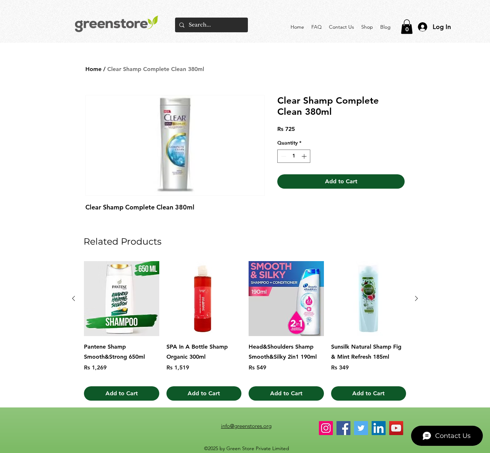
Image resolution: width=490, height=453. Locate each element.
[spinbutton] (293, 156)
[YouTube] (396, 428)
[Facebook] (343, 428)
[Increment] (304, 156)
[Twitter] (361, 428)
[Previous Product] (73, 298)
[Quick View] (121, 298)
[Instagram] (326, 428)
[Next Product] (416, 298)
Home (93, 69)
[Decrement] (282, 156)
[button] (407, 26)
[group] (245, 331)
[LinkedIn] (379, 428)
